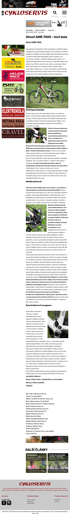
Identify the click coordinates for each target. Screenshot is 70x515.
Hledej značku (30, 503)
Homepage (29, 30)
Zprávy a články (40, 30)
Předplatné (57, 499)
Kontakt (57, 501)
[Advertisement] (13, 31)
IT (67, 511)
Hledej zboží (30, 501)
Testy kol (51, 30)
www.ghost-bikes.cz (33, 376)
